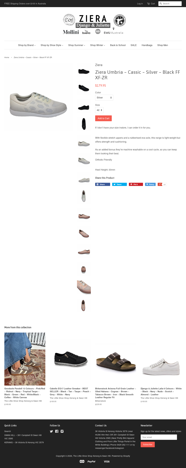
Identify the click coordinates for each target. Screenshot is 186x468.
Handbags (147, 45)
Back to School (118, 45)
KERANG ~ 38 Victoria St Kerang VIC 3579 (24, 442)
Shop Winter (97, 45)
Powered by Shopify (121, 455)
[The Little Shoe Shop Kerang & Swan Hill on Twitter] (51, 431)
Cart (153, 3)
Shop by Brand (26, 45)
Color (98, 92)
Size (97, 105)
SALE (134, 45)
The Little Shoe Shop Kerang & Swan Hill (92, 455)
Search (7, 431)
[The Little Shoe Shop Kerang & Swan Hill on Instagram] (62, 431)
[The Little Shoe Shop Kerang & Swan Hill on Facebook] (56, 431)
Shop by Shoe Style (51, 45)
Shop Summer (76, 45)
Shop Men (162, 45)
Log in (140, 3)
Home (6, 57)
